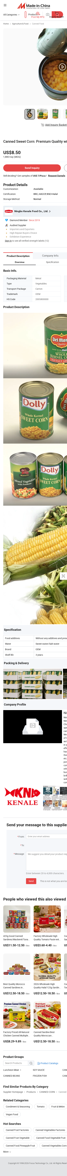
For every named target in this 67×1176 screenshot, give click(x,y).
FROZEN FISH (40, 1075)
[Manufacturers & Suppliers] (33, 5)
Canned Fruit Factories (17, 1130)
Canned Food (38, 23)
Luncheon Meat (11, 1069)
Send (31, 881)
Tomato (41, 1106)
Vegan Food (12, 1114)
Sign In (8, 240)
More (6, 1151)
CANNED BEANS (11, 1075)
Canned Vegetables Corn (54, 1145)
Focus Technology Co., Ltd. (41, 1163)
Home (6, 23)
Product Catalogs (49, 1063)
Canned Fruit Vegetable (17, 1137)
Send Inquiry (32, 167)
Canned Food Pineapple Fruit (20, 1145)
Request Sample (56, 175)
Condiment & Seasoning (18, 1106)
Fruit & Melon (58, 1106)
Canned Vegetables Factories (50, 1130)
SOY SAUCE (39, 1069)
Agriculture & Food (20, 23)
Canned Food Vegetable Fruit (51, 1137)
